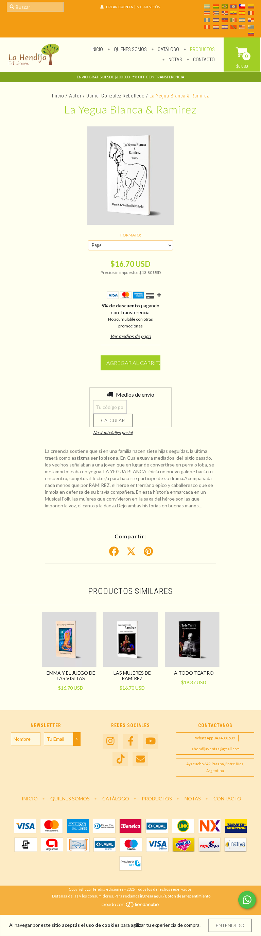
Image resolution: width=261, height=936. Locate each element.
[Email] (140, 759)
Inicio (97, 49)
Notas (175, 59)
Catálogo (168, 49)
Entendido (230, 925)
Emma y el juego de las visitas (71, 675)
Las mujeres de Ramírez (132, 675)
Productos (202, 49)
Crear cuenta (119, 7)
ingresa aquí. (151, 896)
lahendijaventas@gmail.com (215, 749)
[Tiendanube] (130, 906)
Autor (75, 95)
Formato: (130, 234)
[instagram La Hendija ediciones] (110, 741)
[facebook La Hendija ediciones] (130, 741)
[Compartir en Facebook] (114, 552)
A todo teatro (194, 673)
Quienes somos (130, 49)
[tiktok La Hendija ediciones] (120, 759)
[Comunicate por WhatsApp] (247, 900)
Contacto (203, 59)
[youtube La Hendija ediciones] (150, 741)
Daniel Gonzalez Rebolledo (115, 95)
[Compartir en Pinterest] (148, 552)
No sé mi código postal (113, 432)
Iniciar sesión (148, 7)
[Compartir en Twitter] (131, 552)
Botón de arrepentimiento (188, 896)
